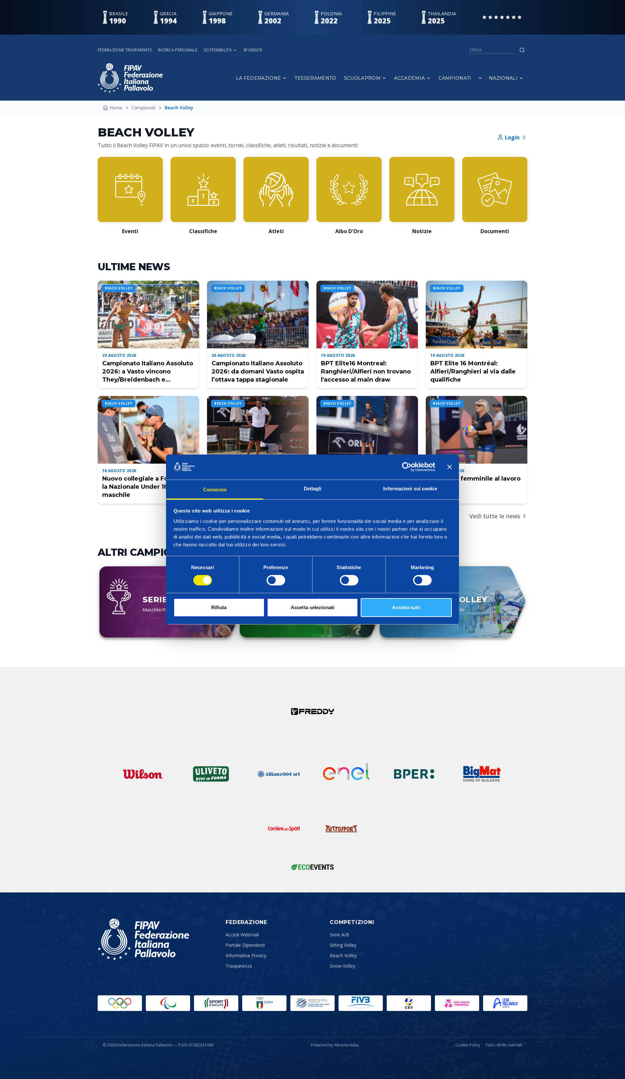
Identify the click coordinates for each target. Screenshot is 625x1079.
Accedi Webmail (242, 935)
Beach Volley (343, 955)
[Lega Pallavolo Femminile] (457, 1003)
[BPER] (414, 773)
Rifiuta (219, 607)
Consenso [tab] (215, 489)
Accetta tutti (406, 607)
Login (512, 137)
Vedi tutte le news (494, 516)
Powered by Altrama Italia (334, 1045)
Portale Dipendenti (245, 945)
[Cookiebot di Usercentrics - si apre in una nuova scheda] (406, 467)
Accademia (409, 78)
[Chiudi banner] (449, 467)
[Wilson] (143, 773)
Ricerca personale (177, 50)
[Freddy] (312, 711)
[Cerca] (522, 50)
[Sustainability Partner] (312, 867)
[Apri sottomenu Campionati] (480, 78)
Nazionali (503, 78)
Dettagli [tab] (313, 488)
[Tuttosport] (341, 828)
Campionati (454, 78)
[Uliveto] (211, 773)
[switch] (276, 580)
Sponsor (252, 50)
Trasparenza (239, 966)
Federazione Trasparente (125, 50)
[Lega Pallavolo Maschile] (505, 1003)
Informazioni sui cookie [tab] (410, 488)
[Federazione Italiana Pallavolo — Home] (130, 78)
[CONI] (264, 1003)
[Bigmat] (481, 773)
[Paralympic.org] (168, 1003)
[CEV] (409, 1003)
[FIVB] (361, 1003)
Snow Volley (342, 966)
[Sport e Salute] (216, 1003)
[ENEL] (346, 773)
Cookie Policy (467, 1045)
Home (115, 108)
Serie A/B (339, 935)
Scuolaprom (362, 78)
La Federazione (258, 78)
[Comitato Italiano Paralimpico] (312, 1003)
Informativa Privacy (246, 955)
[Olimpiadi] (120, 1003)
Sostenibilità (218, 50)
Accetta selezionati (312, 607)
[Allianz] (278, 773)
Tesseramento (315, 78)
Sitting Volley (343, 945)
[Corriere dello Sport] (284, 828)
